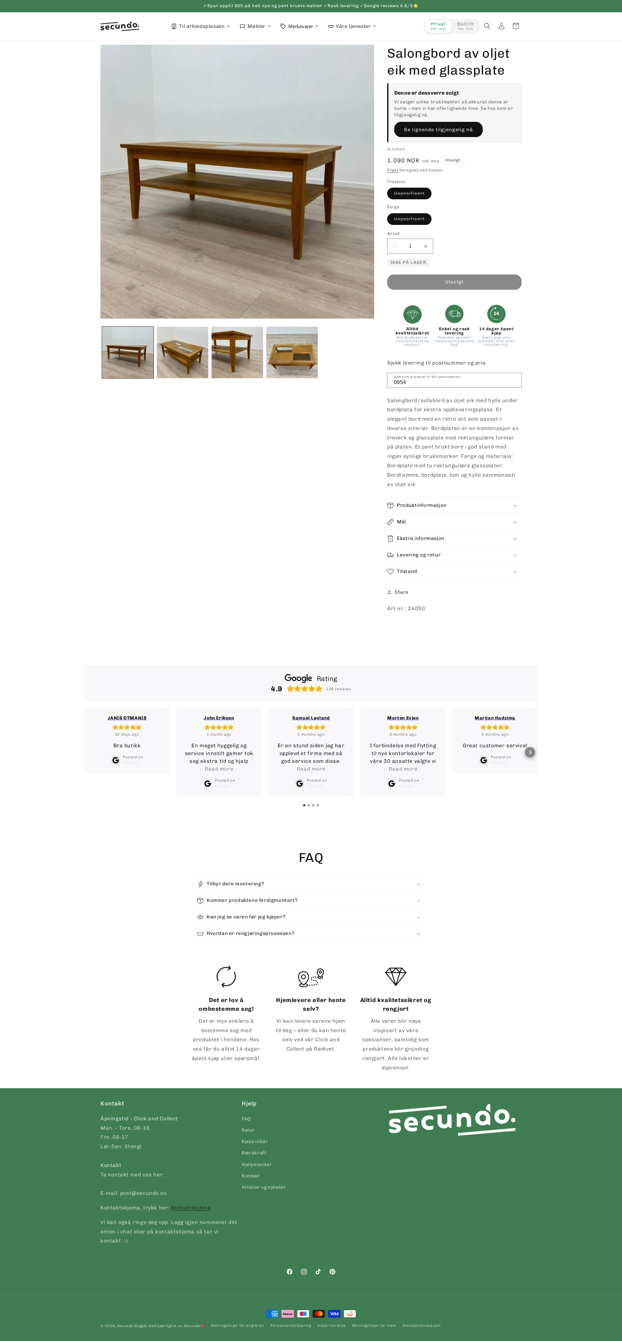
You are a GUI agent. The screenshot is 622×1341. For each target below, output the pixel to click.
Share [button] (402, 592)
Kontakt (250, 1175)
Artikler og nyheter (264, 1187)
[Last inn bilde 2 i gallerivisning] (182, 352)
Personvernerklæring (291, 1326)
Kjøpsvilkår (255, 1141)
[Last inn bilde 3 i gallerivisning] (237, 352)
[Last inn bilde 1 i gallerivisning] (128, 352)
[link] (226, 1014)
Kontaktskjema (191, 1207)
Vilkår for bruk (331, 1326)
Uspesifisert (413, 194)
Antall (393, 233)
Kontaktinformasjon (422, 1326)
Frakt (392, 170)
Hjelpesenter (257, 1164)
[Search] (514, 380)
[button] (487, 26)
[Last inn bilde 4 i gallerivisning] (292, 352)
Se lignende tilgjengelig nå (438, 130)
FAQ (246, 1118)
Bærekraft (254, 1153)
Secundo (125, 1326)
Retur (248, 1130)
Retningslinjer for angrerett (237, 1326)
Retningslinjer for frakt (374, 1326)
